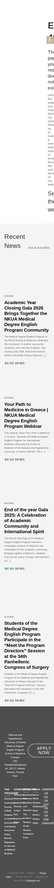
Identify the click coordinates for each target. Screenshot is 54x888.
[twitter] (48, 830)
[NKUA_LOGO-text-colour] (13, 1)
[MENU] (51, 6)
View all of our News (39, 247)
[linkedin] (43, 836)
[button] (36, 6)
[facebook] (43, 830)
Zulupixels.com (33, 880)
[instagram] (48, 836)
